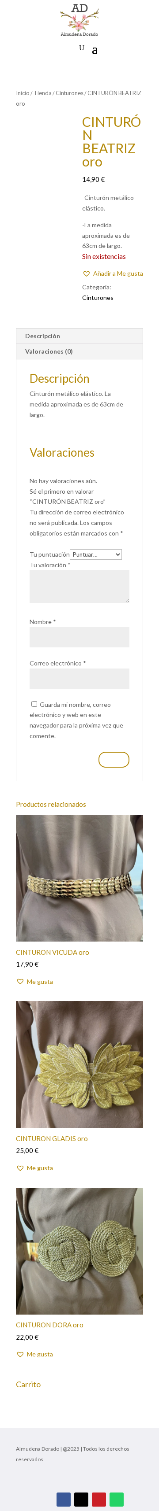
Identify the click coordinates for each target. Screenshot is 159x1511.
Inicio (23, 92)
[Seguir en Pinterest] (99, 1500)
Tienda (43, 92)
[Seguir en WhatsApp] (117, 1500)
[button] (112, 273)
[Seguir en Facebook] (64, 1500)
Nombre (43, 621)
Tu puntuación (50, 554)
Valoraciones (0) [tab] (49, 351)
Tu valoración (50, 565)
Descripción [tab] (42, 336)
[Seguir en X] (81, 1500)
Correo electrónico (58, 663)
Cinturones (69, 92)
